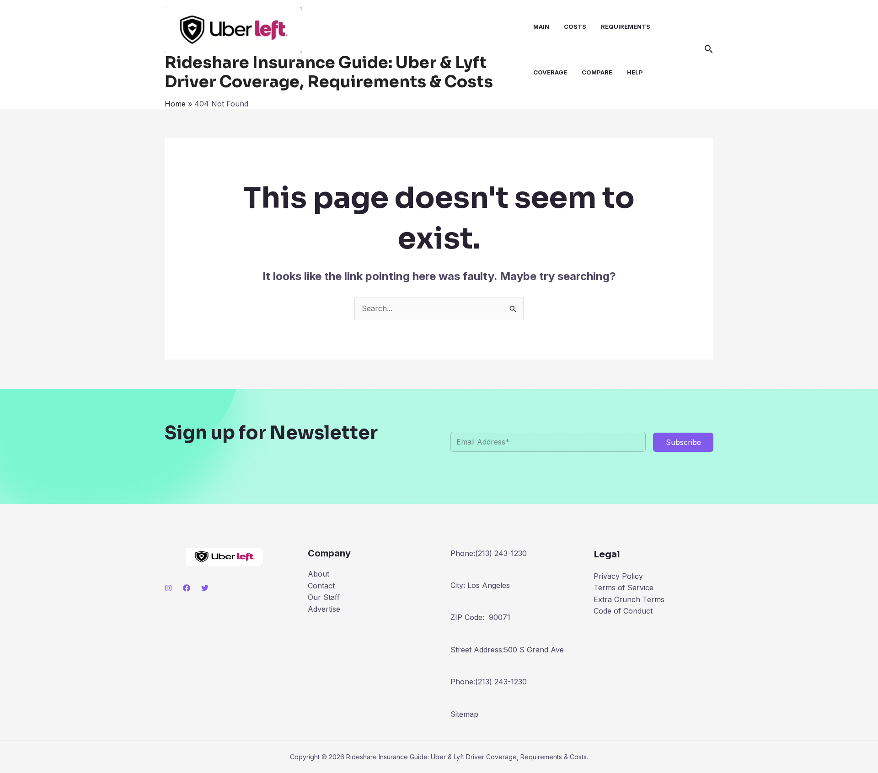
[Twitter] (205, 588)
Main (541, 26)
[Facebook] (186, 588)
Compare (597, 72)
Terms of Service (623, 587)
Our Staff (324, 597)
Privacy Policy (618, 576)
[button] (708, 49)
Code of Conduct (623, 610)
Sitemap (464, 714)
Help (635, 72)
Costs (575, 26)
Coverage (550, 72)
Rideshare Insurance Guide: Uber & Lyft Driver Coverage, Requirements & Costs (329, 72)
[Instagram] (168, 588)
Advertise (324, 609)
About (318, 573)
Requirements (625, 26)
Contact (321, 585)
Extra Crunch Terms (629, 599)
